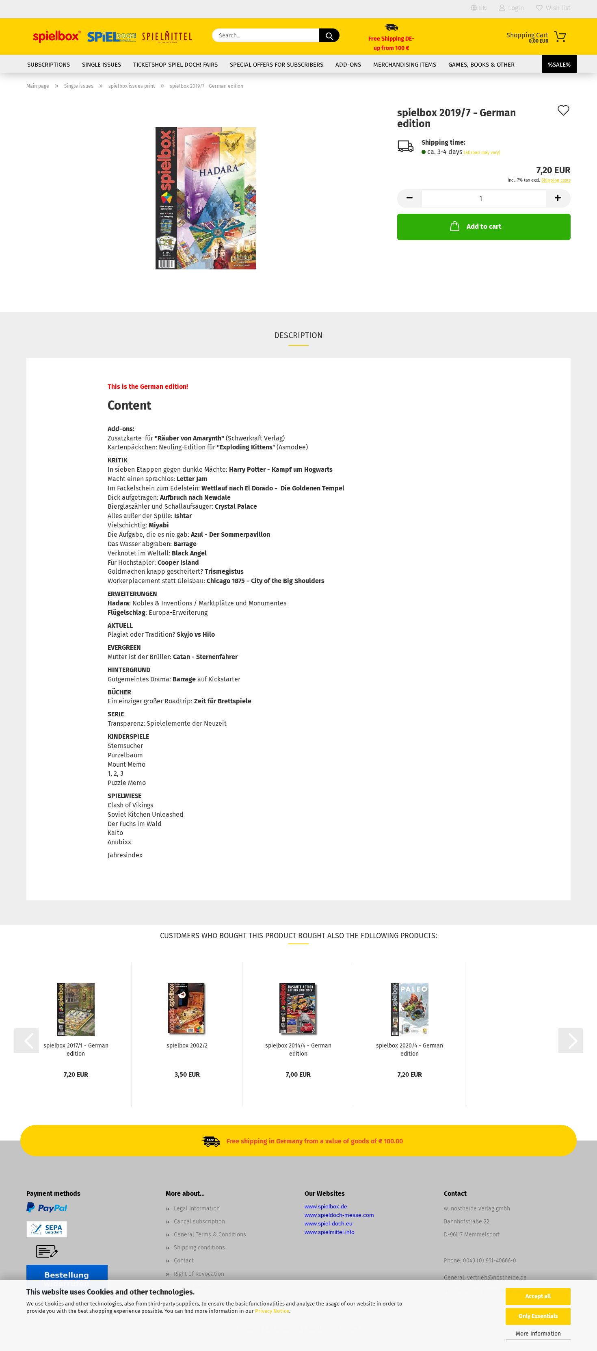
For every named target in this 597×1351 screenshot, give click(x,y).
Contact (184, 1260)
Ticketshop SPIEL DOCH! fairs (175, 64)
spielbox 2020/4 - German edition (409, 1049)
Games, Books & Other (481, 64)
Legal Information (197, 1208)
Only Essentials (538, 1316)
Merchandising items (404, 64)
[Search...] (329, 35)
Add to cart (484, 226)
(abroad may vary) (482, 152)
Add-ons (348, 64)
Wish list (557, 8)
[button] (409, 198)
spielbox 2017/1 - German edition (75, 1049)
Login (514, 8)
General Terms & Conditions (210, 1234)
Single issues (101, 64)
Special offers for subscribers (276, 64)
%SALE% (559, 64)
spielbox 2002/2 (187, 1045)
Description (298, 335)
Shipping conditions (199, 1247)
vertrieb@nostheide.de (497, 1277)
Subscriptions (48, 64)
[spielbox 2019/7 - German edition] (206, 198)
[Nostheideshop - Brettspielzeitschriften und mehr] (113, 36)
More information (538, 1333)
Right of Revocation (199, 1274)
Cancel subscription (199, 1221)
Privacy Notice (272, 1311)
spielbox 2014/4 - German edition (298, 1049)
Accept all (538, 1296)
